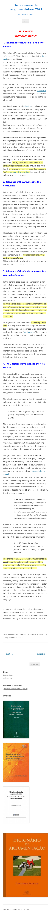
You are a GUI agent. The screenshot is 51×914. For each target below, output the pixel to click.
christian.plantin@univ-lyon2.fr (15, 688)
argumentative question (19, 172)
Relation (8, 654)
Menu (25, 21)
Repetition (42, 654)
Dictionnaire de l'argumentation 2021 (25, 7)
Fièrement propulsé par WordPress (16, 909)
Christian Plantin (16, 637)
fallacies (27, 106)
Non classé (32, 634)
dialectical (41, 90)
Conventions (8, 675)
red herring (29, 332)
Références (7, 678)
